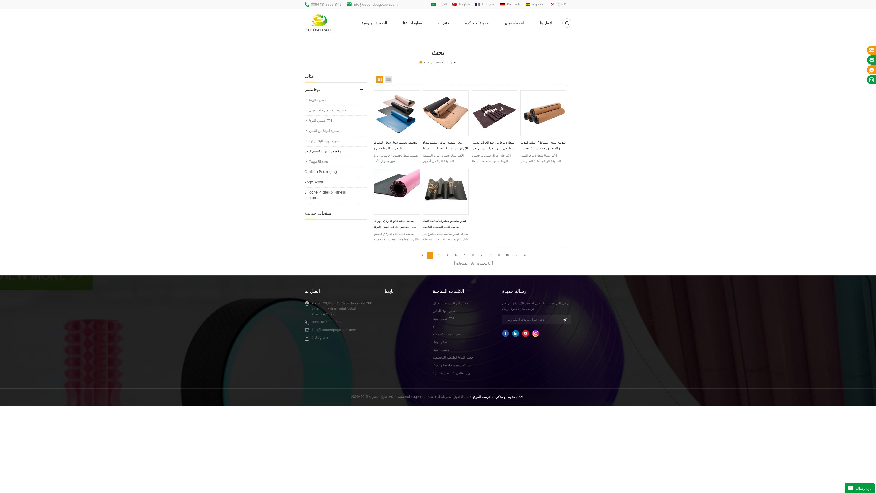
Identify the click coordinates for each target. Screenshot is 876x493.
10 (507, 255)
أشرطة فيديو (514, 23)
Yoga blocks (318, 161)
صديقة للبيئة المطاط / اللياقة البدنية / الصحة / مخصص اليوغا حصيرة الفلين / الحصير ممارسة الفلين (543, 146)
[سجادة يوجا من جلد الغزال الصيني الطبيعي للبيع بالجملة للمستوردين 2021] (494, 113)
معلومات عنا (412, 23)
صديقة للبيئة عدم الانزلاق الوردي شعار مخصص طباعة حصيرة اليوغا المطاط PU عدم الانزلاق (395, 224)
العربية (442, 4)
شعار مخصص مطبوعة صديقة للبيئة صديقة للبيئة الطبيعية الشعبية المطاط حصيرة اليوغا (445, 224)
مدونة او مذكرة (476, 23)
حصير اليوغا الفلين (445, 311)
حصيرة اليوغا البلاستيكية (325, 141)
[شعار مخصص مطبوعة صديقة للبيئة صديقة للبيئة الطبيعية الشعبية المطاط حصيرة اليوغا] (446, 192)
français (488, 4)
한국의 (562, 4)
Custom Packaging (321, 172)
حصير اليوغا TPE (443, 318)
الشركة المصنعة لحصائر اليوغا (452, 365)
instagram (320, 337)
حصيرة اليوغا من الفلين (324, 131)
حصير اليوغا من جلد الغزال (450, 303)
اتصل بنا (546, 23)
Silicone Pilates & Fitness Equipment (325, 195)
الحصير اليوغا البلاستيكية (448, 334)
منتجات (443, 23)
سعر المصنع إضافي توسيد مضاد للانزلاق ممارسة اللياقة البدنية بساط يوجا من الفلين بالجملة (445, 146)
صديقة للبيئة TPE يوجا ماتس (451, 373)
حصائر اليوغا (441, 342)
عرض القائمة (388, 79)
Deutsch (513, 4)
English (464, 4)
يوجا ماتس (312, 90)
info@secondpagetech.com (375, 4)
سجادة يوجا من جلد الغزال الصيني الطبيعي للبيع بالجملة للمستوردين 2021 (493, 146)
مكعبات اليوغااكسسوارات (323, 151)
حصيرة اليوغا (317, 100)
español (538, 4)
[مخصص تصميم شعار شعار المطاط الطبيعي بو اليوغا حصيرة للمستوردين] (397, 113)
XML (522, 396)
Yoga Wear (314, 182)
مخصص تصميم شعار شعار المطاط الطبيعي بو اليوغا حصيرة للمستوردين (395, 146)
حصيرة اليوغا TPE (320, 120)
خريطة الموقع (481, 396)
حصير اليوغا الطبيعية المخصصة (453, 357)
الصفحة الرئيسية (374, 23)
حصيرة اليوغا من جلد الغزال (327, 110)
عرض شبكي (379, 79)
